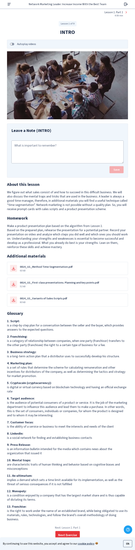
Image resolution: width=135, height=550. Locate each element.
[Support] (128, 529)
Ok (127, 544)
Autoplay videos (26, 44)
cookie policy (86, 544)
